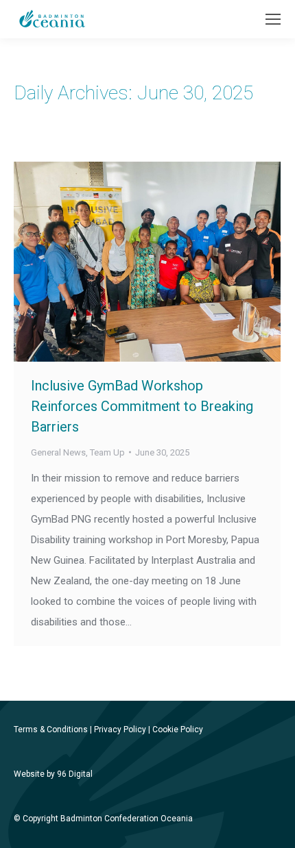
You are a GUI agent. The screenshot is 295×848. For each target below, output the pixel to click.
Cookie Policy (177, 729)
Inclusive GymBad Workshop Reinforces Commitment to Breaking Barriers (142, 406)
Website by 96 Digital (53, 774)
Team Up (107, 452)
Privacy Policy (120, 729)
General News (58, 452)
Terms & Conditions (51, 729)
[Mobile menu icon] (273, 19)
